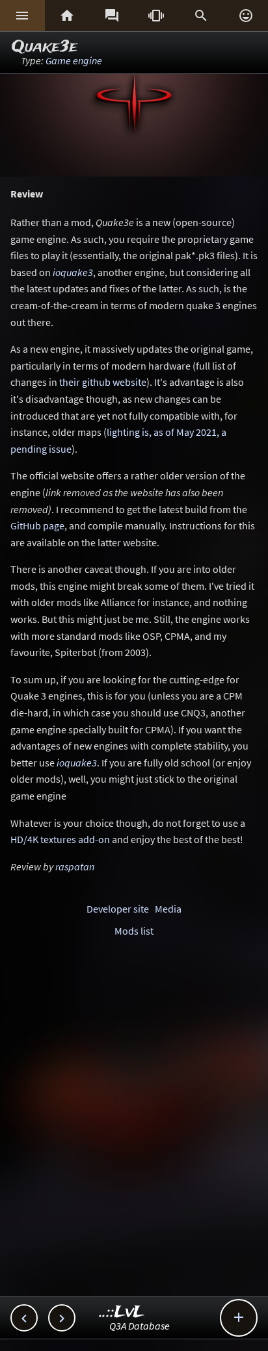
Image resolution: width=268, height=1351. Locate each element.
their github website (102, 381)
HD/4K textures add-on (60, 839)
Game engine (74, 60)
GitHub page (37, 525)
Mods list (134, 930)
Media (168, 908)
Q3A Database (139, 1325)
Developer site (118, 908)
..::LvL (122, 1312)
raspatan (74, 866)
